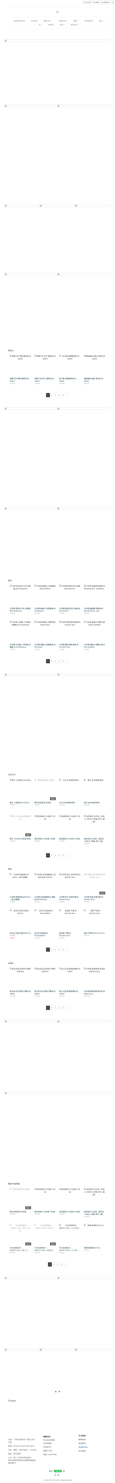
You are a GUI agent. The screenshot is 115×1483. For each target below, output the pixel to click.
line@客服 (47, 1443)
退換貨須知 (83, 1447)
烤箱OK (51, 24)
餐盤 (75, 21)
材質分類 (74, 24)
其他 (61, 24)
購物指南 (82, 1439)
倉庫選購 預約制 (19, 21)
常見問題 (82, 1451)
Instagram (47, 1446)
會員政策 (82, 1443)
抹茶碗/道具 (89, 21)
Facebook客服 (49, 1440)
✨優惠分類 (62, 21)
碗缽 (101, 21)
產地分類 (47, 21)
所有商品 (34, 21)
